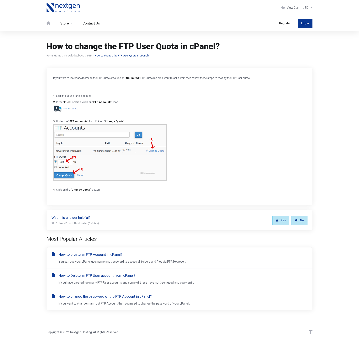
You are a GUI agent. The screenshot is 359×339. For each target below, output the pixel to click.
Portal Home (54, 55)
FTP (89, 55)
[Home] (48, 23)
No (302, 220)
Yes (283, 220)
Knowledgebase (74, 55)
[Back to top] (310, 332)
